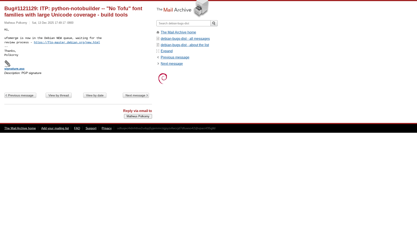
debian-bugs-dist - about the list (185, 45)
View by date (95, 95)
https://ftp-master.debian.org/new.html (67, 42)
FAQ (77, 128)
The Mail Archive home (178, 32)
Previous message (20, 95)
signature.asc (14, 68)
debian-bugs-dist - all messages (185, 38)
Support (91, 128)
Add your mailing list (55, 128)
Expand (167, 51)
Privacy (107, 128)
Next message (135, 95)
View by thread (58, 95)
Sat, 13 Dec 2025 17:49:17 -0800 (52, 22)
